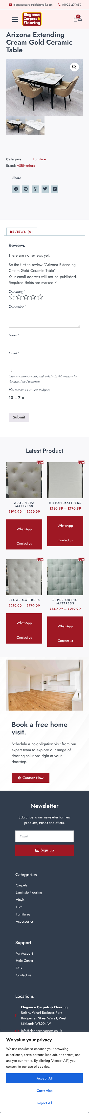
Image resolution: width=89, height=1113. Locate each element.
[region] (44, 1072)
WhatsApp (24, 529)
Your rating (17, 291)
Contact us (24, 543)
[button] (15, 19)
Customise (45, 1090)
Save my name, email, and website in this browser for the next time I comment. (43, 378)
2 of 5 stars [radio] (19, 297)
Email (14, 353)
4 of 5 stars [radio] (33, 297)
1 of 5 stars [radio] (12, 297)
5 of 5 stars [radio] (40, 297)
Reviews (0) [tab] (21, 232)
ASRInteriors (26, 165)
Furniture (39, 159)
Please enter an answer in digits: (29, 389)
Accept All (44, 1078)
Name (14, 335)
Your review (17, 306)
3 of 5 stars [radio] (26, 297)
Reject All (44, 1102)
